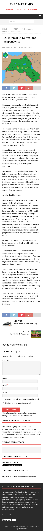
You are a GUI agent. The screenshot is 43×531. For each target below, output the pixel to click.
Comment (6, 360)
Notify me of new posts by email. (18, 403)
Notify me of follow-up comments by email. (22, 399)
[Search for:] (21, 21)
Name (5, 378)
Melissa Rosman (26, 48)
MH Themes (23, 529)
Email (4, 385)
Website (5, 392)
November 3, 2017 (10, 48)
